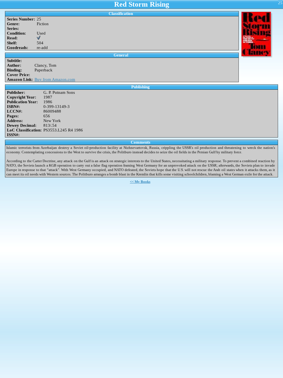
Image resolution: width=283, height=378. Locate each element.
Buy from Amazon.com (55, 79)
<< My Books (140, 182)
